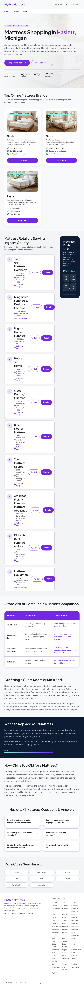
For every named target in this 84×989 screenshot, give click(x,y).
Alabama (55, 902)
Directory (59, 4)
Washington (56, 967)
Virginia (74, 964)
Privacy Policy (26, 913)
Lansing (16, 872)
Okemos (67, 872)
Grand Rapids (16, 885)
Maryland (74, 923)
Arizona (74, 902)
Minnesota (75, 926)
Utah (53, 964)
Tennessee (65, 958)
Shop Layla (22, 220)
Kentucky (74, 920)
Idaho (54, 917)
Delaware (65, 909)
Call (35, 272)
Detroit (67, 879)
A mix (73, 287)
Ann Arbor (42, 885)
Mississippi (55, 930)
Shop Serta (61, 160)
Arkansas (55, 905)
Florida (54, 914)
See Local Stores (42, 63)
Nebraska (55, 933)
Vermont (65, 964)
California (65, 905)
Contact (76, 4)
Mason (42, 879)
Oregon (64, 950)
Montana (74, 930)
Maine (64, 923)
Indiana (74, 917)
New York (74, 938)
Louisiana (55, 923)
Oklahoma (55, 950)
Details (48, 272)
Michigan (15, 11)
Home (6, 11)
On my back (73, 277)
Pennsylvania (76, 950)
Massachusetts (57, 926)
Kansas (64, 920)
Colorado (74, 905)
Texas (73, 958)
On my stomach (67, 287)
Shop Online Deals (17, 63)
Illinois (64, 917)
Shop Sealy (22, 160)
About (68, 4)
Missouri (64, 930)
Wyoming (55, 973)
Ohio (73, 944)
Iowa (53, 920)
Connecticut (56, 909)
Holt (16, 879)
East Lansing (41, 872)
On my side (66, 277)
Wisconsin (75, 967)
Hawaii (73, 914)
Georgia (64, 914)
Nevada (64, 933)
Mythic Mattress (14, 4)
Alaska (64, 902)
